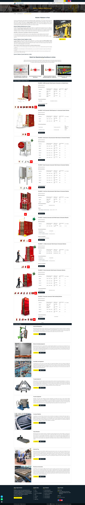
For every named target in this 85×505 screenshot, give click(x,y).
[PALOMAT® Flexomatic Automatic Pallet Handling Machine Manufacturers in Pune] (25, 307)
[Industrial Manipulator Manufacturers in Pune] (23, 333)
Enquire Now (63, 39)
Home (15, 13)
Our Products (20, 13)
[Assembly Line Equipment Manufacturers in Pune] (23, 369)
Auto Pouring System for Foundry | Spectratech (35, 77)
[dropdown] (61, 3)
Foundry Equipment (37, 396)
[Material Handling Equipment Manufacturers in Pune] (23, 351)
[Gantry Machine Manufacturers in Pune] (23, 439)
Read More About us (18, 497)
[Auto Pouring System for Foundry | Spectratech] (35, 70)
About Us (36, 491)
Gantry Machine (36, 431)
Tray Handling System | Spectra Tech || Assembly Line (64, 77)
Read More (36, 352)
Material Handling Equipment (39, 343)
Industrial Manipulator (37, 326)
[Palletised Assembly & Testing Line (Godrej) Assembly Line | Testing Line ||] (50, 70)
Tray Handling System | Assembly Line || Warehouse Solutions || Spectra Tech (21, 77)
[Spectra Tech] (20, 3)
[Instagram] (70, 1)
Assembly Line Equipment (38, 361)
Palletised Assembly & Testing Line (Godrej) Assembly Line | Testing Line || (50, 77)
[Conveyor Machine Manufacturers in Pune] (23, 421)
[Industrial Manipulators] (35, 107)
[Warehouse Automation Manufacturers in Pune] (23, 474)
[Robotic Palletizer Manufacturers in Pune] (62, 29)
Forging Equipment (37, 379)
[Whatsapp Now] (2, 499)
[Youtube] (68, 1)
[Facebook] (67, 1)
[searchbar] (65, 1)
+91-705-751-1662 (62, 497)
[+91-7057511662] (2, 496)
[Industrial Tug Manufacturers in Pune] (23, 456)
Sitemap (36, 497)
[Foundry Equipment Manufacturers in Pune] (23, 404)
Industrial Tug (36, 449)
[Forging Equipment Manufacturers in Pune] (23, 386)
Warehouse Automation (38, 466)
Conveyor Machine (37, 414)
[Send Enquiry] (2, 502)
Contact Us (36, 496)
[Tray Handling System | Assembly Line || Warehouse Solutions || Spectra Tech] (21, 70)
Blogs (35, 494)
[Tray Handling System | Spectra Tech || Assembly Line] (64, 70)
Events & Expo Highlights (38, 493)
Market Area (36, 499)
